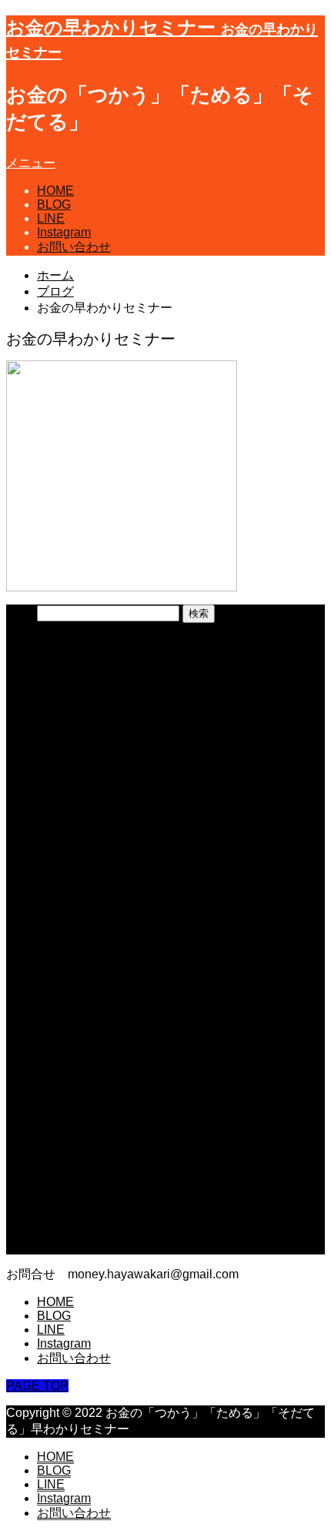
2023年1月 (66, 1005)
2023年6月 (66, 924)
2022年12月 (70, 1021)
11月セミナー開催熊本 (98, 695)
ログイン (61, 1199)
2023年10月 (70, 859)
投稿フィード (74, 1215)
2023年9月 (66, 876)
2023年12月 (70, 843)
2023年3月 (66, 973)
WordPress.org (78, 1247)
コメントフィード (86, 1231)
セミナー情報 (74, 1118)
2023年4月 (66, 956)
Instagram (64, 232)
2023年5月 (66, 940)
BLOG (54, 204)
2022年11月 (69, 1037)
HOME (55, 190)
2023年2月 (66, 989)
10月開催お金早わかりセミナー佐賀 (136, 727)
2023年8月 (66, 892)
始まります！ (74, 743)
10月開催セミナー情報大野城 (118, 711)
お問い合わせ (74, 246)
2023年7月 (66, 908)
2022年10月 (70, 1053)
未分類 (55, 1134)
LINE (51, 218)
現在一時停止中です (92, 678)
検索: (20, 612)
